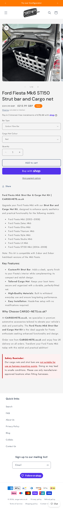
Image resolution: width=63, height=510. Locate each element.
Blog (8, 432)
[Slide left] (25, 87)
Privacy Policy (12, 426)
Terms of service (16, 504)
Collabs (9, 439)
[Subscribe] (47, 465)
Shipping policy (31, 504)
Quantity (5, 146)
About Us (10, 419)
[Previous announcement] (5, 3)
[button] (6, 13)
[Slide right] (38, 87)
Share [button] (8, 186)
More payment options (31, 178)
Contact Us (11, 446)
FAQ (8, 413)
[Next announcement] (57, 3)
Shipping (5, 110)
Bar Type (6, 120)
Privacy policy (36, 499)
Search (9, 406)
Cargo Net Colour (9, 133)
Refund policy (50, 499)
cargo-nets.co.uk (21, 499)
